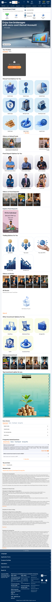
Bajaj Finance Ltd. (34, 577)
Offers (45, 6)
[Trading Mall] (24, 16)
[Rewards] (24, 4)
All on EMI (13, 6)
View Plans (5, 368)
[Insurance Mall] (24, 13)
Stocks (10, 51)
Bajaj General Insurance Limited (35, 580)
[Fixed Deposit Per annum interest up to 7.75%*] (26, 417)
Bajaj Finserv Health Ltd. (35, 588)
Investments (29, 6)
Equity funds (6, 426)
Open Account (6, 44)
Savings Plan (22, 470)
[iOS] (46, 580)
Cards (23, 6)
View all (5, 313)
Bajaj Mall (18, 6)
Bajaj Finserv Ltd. (34, 575)
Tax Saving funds (7, 432)
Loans (8, 6)
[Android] (42, 580)
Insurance (35, 6)
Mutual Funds (5, 470)
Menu (4, 6)
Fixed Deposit (5, 51)
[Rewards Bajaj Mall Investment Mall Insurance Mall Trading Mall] (24, 9)
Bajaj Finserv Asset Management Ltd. (34, 591)
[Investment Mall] (24, 10)
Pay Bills (40, 6)
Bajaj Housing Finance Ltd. (35, 585)
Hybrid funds (6, 429)
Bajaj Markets (33, 583)
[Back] (10, 2)
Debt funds (6, 435)
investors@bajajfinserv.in (26, 583)
